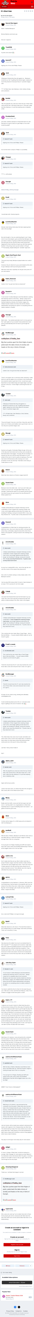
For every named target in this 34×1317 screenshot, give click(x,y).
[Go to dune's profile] (3, 503)
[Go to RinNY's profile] (3, 922)
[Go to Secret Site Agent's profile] (3, 24)
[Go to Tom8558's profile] (3, 48)
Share (8, 1265)
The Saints (12, 17)
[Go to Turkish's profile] (3, 394)
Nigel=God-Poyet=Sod (13, 255)
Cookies (25, 1311)
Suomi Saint (9, 482)
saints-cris (9, 856)
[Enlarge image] (13, 52)
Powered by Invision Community (17, 1314)
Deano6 (8, 522)
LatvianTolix (10, 897)
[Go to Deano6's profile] (3, 523)
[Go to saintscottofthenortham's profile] (3, 1057)
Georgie (8, 181)
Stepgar (8, 157)
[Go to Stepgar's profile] (3, 158)
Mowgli (8, 433)
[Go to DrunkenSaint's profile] (3, 117)
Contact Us (19, 1311)
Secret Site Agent (7, 15)
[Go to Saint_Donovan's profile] (3, 279)
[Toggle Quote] (3, 139)
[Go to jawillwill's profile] (3, 831)
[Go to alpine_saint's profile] (3, 761)
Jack (7, 73)
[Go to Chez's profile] (3, 938)
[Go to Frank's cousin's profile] (3, 645)
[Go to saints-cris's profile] (3, 856)
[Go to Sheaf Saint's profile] (3, 1296)
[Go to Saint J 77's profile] (3, 1001)
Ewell (7, 197)
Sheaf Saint (10, 1297)
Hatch (8, 470)
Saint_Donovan (11, 279)
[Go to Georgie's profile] (3, 182)
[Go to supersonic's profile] (3, 1209)
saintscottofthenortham (14, 1057)
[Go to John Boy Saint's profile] (3, 963)
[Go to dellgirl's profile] (3, 1148)
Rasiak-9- (9, 291)
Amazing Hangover (12, 1167)
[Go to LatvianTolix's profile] (3, 898)
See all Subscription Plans (25, 1286)
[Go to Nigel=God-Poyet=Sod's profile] (3, 256)
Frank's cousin (10, 644)
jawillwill (8, 830)
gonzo (8, 877)
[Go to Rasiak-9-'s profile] (3, 292)
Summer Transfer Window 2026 (14, 1295)
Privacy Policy (10, 1311)
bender (8, 98)
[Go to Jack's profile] (3, 74)
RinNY (8, 921)
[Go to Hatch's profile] (3, 470)
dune (7, 502)
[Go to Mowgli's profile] (3, 434)
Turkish (8, 394)
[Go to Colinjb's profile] (3, 592)
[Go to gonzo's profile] (3, 878)
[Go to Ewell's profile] (3, 198)
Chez (7, 938)
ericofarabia (10, 542)
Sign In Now (17, 1256)
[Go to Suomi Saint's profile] (3, 483)
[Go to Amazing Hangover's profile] (3, 1168)
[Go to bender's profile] (3, 99)
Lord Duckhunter (11, 222)
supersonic (9, 1209)
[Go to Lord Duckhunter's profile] (3, 222)
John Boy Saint (11, 962)
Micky (8, 798)
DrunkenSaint (10, 116)
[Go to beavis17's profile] (3, 61)
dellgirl (8, 1147)
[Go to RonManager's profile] (3, 333)
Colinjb (8, 591)
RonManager (10, 333)
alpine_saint (10, 761)
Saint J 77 (9, 1000)
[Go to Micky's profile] (3, 799)
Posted (11, 25)
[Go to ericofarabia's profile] (3, 543)
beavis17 (8, 60)
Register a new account (17, 1244)
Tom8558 (9, 47)
